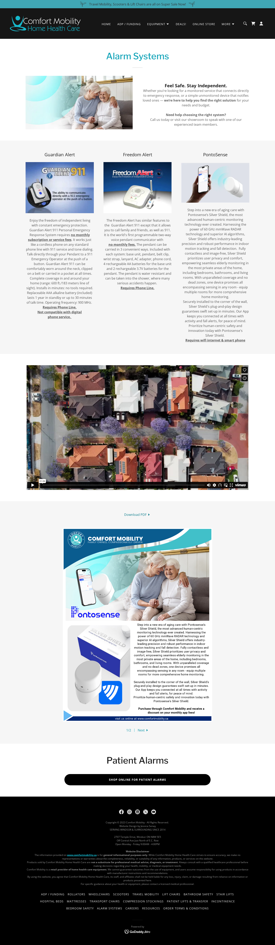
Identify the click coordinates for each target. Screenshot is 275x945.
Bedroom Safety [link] (80, 908)
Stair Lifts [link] (225, 894)
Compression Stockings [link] (143, 901)
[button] (158, 24)
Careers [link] (132, 908)
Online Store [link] (204, 24)
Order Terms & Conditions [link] (186, 908)
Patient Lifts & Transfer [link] (187, 901)
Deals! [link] (181, 24)
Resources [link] (151, 908)
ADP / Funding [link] (129, 24)
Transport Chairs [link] (105, 901)
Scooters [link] (121, 894)
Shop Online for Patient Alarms (137, 780)
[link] (45, 23)
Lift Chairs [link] (171, 894)
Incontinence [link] (223, 901)
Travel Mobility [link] (145, 894)
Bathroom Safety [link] (198, 894)
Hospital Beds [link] (52, 901)
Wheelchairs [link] (99, 894)
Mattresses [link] (76, 901)
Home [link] (106, 24)
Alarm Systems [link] (109, 908)
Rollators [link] (76, 894)
